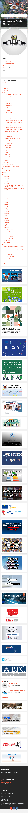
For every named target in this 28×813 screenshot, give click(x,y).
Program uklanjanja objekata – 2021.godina (14, 122)
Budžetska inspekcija (8, 101)
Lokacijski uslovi (9, 258)
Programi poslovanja (8, 97)
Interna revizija (5, 158)
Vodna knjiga (4, 82)
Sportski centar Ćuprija (13, 683)
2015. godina (6, 208)
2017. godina (6, 211)
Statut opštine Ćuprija (6, 240)
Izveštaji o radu (9, 103)
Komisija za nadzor (5, 162)
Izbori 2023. (6, 90)
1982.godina (10, 238)
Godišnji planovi (9, 147)
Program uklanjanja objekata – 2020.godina (14, 120)
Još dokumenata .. (4, 786)
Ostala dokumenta (5, 197)
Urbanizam (4, 253)
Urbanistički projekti (8, 263)
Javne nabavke (7, 170)
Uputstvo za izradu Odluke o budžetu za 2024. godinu (14, 248)
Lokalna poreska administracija (8, 164)
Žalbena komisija (5, 84)
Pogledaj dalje (5, 697)
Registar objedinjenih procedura (10, 254)
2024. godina (6, 224)
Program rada (8, 107)
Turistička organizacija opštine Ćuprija (16, 690)
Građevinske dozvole (10, 256)
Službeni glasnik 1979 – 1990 (11, 231)
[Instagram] (17, 808)
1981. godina (10, 236)
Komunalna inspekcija (8, 145)
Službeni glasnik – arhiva (8, 229)
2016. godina (6, 209)
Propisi (7, 152)
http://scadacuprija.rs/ (10, 65)
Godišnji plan (8, 110)
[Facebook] (14, 808)
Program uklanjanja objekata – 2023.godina (14, 125)
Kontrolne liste (9, 105)
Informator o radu (5, 160)
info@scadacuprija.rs (9, 63)
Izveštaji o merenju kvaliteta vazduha (11, 96)
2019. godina (6, 215)
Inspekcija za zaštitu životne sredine (11, 131)
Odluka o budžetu (5, 174)
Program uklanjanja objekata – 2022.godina (14, 124)
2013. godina (6, 204)
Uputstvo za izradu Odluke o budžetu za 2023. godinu (14, 246)
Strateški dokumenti (6, 242)
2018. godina (6, 213)
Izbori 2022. (6, 88)
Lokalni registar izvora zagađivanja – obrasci (10, 166)
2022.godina (6, 181)
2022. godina (6, 220)
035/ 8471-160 (8, 61)
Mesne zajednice (5, 168)
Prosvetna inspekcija (8, 154)
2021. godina (6, 218)
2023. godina (6, 222)
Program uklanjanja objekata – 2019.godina (14, 118)
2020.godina (6, 178)
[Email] (11, 808)
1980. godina (10, 234)
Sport (5, 74)
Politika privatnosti (4, 775)
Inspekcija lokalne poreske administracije (12, 138)
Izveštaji (3, 92)
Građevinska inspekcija (8, 108)
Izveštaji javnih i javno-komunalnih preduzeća (12, 94)
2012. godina (6, 202)
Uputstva (3, 244)
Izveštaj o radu (9, 112)
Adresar (8, 24)
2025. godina (6, 225)
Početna (4, 24)
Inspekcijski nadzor (5, 100)
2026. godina (6, 227)
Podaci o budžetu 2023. (8, 192)
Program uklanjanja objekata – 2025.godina (14, 129)
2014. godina (6, 206)
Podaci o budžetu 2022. (8, 191)
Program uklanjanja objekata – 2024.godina (14, 127)
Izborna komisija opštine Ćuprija (8, 86)
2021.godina (6, 180)
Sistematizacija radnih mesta (9, 198)
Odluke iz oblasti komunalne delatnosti (9, 194)
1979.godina (10, 232)
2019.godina (6, 176)
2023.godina (6, 183)
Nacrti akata (4, 172)
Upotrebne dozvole (9, 260)
